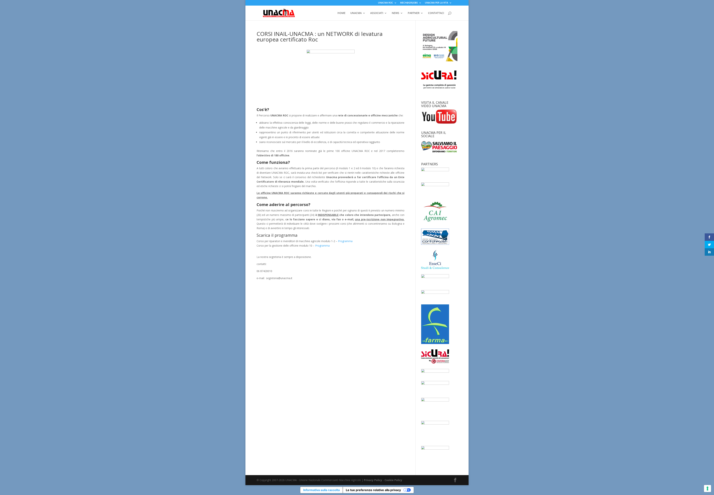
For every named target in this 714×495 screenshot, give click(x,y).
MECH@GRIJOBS (409, 3)
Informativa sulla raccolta (321, 490)
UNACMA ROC (385, 3)
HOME (341, 13)
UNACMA (356, 13)
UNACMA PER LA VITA (436, 3)
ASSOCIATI (376, 13)
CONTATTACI (436, 13)
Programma (345, 241)
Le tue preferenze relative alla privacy (373, 490)
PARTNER (413, 13)
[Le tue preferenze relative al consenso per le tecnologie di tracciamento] (707, 488)
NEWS (395, 13)
